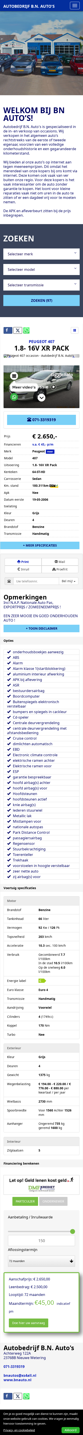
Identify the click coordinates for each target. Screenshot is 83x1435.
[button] (9, 356)
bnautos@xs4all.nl (20, 1375)
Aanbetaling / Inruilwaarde (30, 1217)
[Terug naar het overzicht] (74, 330)
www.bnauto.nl (17, 1379)
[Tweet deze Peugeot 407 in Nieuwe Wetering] (17, 330)
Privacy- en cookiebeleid (19, 1430)
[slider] (72, 1231)
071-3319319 (43, 419)
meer (50, 451)
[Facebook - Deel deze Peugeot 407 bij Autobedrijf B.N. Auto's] (8, 1396)
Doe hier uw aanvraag (28, 1323)
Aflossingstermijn (22, 1249)
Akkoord (71, 1430)
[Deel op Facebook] (8, 330)
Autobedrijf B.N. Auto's (29, 6)
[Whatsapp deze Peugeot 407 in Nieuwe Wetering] (27, 330)
